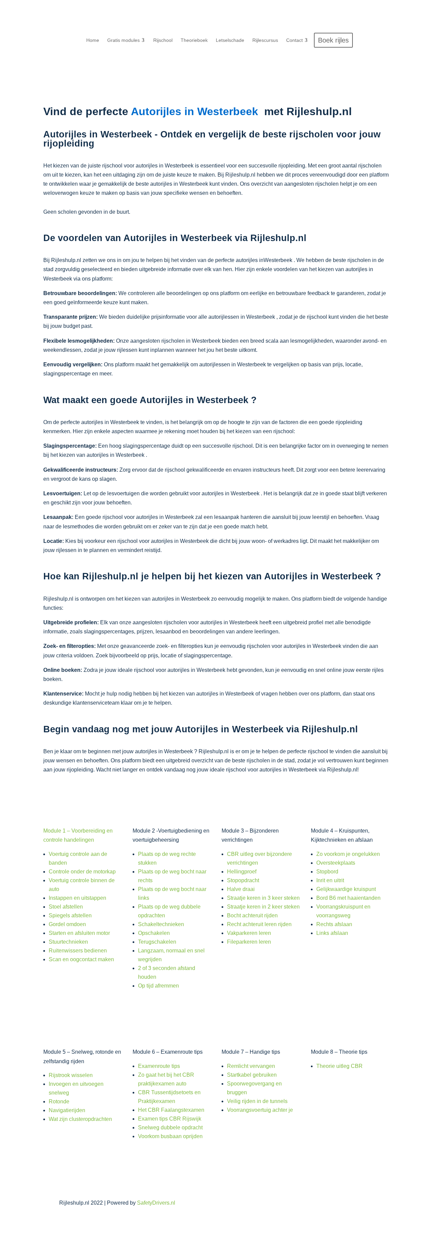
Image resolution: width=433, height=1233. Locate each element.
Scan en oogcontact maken (81, 959)
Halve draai (241, 889)
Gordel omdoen (67, 924)
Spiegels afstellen (70, 915)
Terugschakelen (157, 942)
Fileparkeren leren (249, 942)
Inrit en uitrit (330, 880)
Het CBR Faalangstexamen (171, 1110)
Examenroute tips (159, 1066)
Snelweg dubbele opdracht (170, 1127)
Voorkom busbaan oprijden (170, 1136)
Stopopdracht (243, 880)
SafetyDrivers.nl (156, 1203)
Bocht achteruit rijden (252, 915)
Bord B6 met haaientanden (348, 898)
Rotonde (59, 1101)
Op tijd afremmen (158, 986)
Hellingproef (241, 871)
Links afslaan (332, 933)
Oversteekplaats (335, 863)
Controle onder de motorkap (82, 871)
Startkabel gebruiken (252, 1075)
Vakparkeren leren (249, 933)
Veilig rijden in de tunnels (257, 1101)
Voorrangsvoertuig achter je (260, 1110)
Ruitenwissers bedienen (78, 950)
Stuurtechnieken (68, 942)
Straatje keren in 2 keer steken (263, 907)
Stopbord (327, 871)
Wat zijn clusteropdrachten (80, 1119)
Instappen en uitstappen (77, 898)
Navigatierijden (67, 1110)
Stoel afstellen (66, 907)
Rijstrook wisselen (71, 1075)
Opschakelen (154, 933)
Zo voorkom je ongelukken (348, 854)
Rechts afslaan (334, 924)
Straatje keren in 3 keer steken (263, 898)
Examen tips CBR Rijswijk (169, 1119)
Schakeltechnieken (161, 924)
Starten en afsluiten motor (79, 933)
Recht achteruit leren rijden (259, 924)
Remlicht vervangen (251, 1066)
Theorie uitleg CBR (339, 1066)
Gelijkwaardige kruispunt (346, 889)
